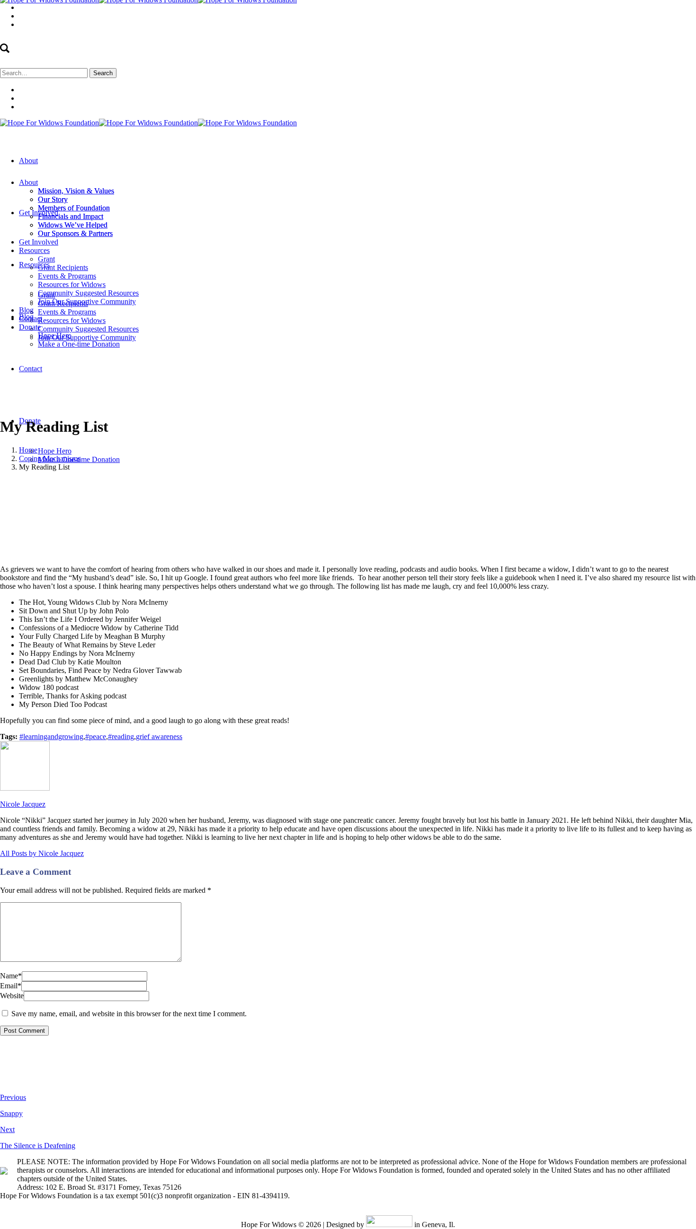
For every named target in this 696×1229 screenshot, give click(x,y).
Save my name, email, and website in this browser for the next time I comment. (129, 1014)
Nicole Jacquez (241, 483)
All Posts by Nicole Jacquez (42, 853)
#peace (95, 736)
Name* (11, 976)
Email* (10, 986)
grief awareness (159, 736)
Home (28, 450)
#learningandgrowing (51, 736)
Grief (133, 483)
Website (12, 996)
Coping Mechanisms (49, 458)
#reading (121, 736)
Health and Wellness (174, 483)
